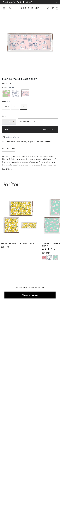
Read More (7, 169)
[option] (6, 93)
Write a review (30, 295)
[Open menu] (4, 8)
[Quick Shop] (35, 236)
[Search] (10, 8)
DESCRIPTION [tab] (8, 149)
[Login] (48, 8)
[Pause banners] (56, 2)
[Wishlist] (53, 8)
